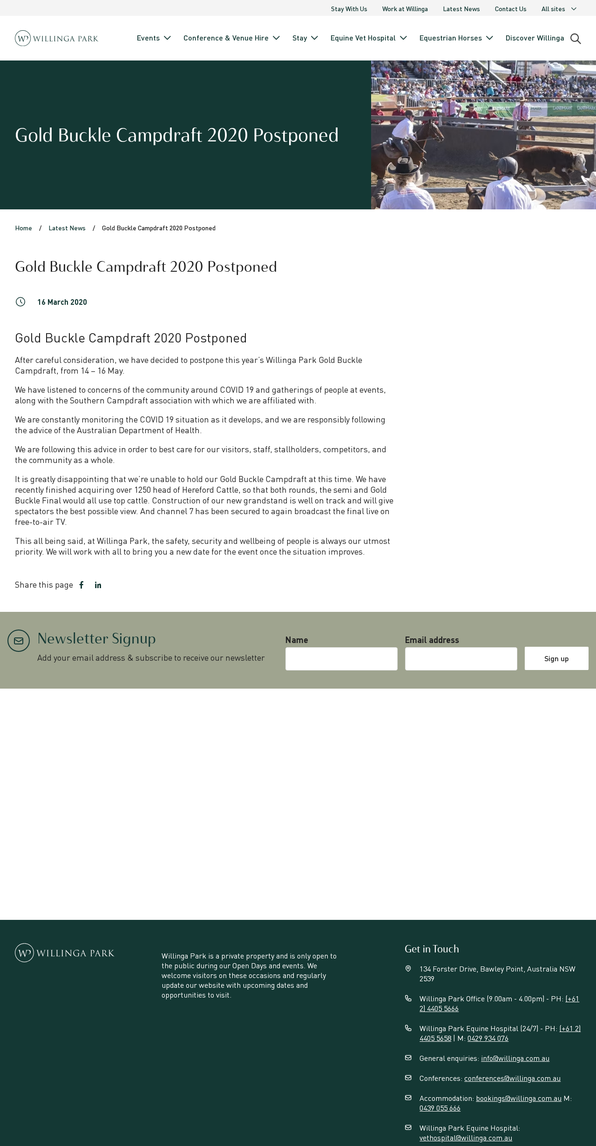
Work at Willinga (405, 8)
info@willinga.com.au (515, 1058)
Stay (299, 37)
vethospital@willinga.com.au (466, 1137)
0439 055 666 (440, 1107)
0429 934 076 (487, 1038)
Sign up (556, 658)
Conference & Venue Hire (226, 37)
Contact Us (511, 8)
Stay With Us (349, 8)
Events (148, 37)
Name (296, 639)
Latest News (461, 8)
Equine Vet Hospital (363, 37)
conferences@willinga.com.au (512, 1078)
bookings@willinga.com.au (519, 1098)
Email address (432, 639)
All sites (553, 8)
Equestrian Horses (451, 37)
